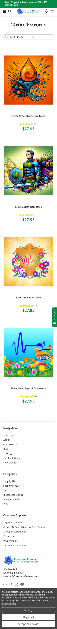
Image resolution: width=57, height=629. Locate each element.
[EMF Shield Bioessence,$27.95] (28, 261)
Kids (5, 490)
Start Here (8, 435)
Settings (28, 610)
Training (7, 453)
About (6, 439)
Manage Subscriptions (14, 531)
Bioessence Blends (13, 494)
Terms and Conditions (14, 545)
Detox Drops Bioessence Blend (28, 115)
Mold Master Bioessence (28, 206)
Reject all (28, 617)
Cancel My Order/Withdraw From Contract (25, 527)
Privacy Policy (10, 540)
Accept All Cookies (28, 624)
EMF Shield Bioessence (28, 297)
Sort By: (9, 37)
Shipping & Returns (13, 522)
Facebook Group (11, 458)
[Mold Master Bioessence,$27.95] (28, 170)
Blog (5, 448)
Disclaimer (8, 536)
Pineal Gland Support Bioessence (28, 388)
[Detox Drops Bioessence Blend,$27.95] (28, 80)
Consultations (10, 444)
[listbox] (24, 37)
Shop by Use (9, 481)
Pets (5, 503)
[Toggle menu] (4, 11)
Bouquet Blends (11, 499)
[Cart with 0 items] (52, 11)
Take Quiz (54, 315)
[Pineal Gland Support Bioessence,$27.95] (28, 352)
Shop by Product (11, 485)
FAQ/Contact (10, 462)
